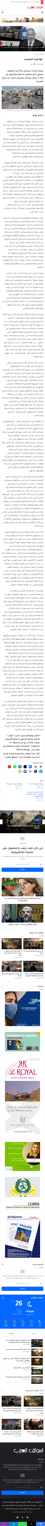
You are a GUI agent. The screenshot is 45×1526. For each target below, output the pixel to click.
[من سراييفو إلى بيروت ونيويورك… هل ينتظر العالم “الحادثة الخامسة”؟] (37, 1343)
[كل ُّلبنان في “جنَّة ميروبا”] (37, 1371)
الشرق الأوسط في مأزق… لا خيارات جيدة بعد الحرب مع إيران (13, 953)
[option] (22, 821)
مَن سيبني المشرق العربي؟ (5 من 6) (18, 1377)
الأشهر (34, 1333)
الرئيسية (39, 54)
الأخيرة (11, 1333)
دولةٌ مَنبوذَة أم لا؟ (35, 784)
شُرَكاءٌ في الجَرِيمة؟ (14, 784)
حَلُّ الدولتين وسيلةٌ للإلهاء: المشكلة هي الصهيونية (34, 794)
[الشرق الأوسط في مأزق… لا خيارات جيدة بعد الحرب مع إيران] (12, 943)
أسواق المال (34, 820)
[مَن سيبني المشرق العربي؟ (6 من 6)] (37, 1352)
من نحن (30, 1512)
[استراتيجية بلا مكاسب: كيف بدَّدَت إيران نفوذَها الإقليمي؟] (33, 966)
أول (35, 54)
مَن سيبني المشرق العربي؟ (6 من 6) (18, 1349)
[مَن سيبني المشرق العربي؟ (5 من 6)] (37, 1380)
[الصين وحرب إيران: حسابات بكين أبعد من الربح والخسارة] (11, 1424)
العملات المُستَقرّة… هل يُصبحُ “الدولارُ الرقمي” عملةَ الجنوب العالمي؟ (20, 2)
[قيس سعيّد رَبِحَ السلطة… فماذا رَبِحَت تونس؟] (33, 1424)
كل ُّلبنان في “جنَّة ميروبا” (21, 1368)
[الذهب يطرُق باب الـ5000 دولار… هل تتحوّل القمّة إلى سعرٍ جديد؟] (37, 1361)
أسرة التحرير (22, 1512)
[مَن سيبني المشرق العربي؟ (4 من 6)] (33, 943)
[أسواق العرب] (35, 7)
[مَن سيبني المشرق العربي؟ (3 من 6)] (12, 966)
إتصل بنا (15, 1512)
